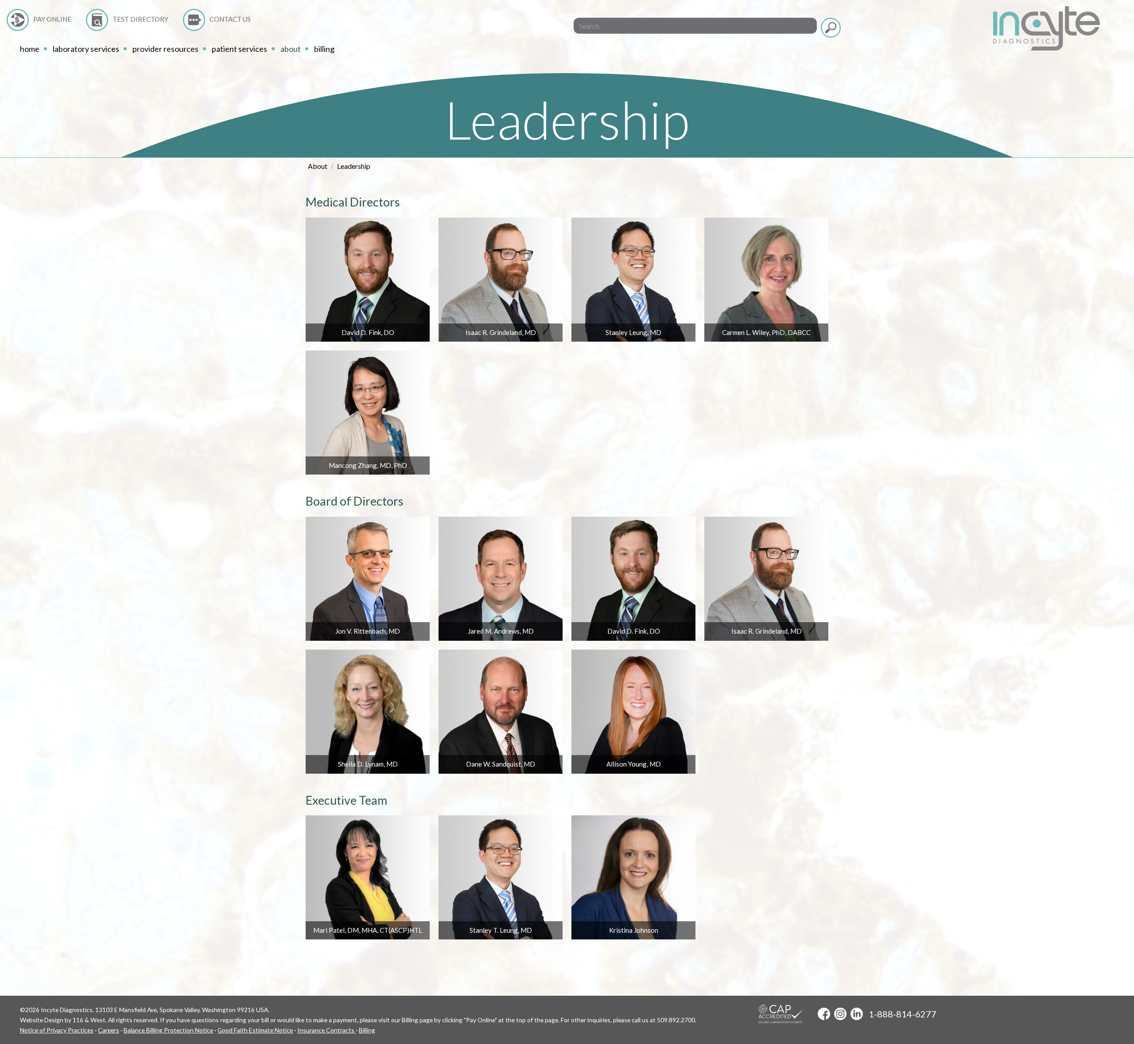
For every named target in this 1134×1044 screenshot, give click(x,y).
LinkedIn (856, 1014)
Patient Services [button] (239, 49)
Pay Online (52, 19)
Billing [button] (324, 49)
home (29, 49)
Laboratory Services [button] (86, 49)
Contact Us (230, 19)
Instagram (840, 1014)
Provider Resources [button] (165, 49)
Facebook (824, 1014)
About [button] (290, 49)
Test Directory (140, 19)
